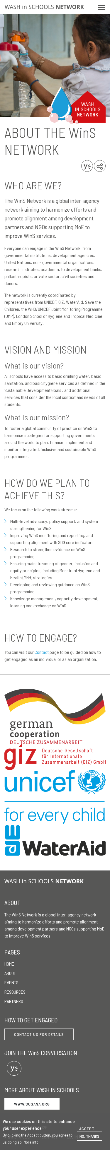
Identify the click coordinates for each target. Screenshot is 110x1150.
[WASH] (45, 881)
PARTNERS (13, 1001)
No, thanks (89, 1136)
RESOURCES (15, 992)
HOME (9, 963)
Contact (42, 652)
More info (30, 1141)
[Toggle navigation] (101, 7)
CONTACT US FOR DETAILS (39, 1034)
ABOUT (10, 973)
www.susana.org (32, 1103)
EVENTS (11, 982)
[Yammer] (14, 1068)
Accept (86, 1128)
